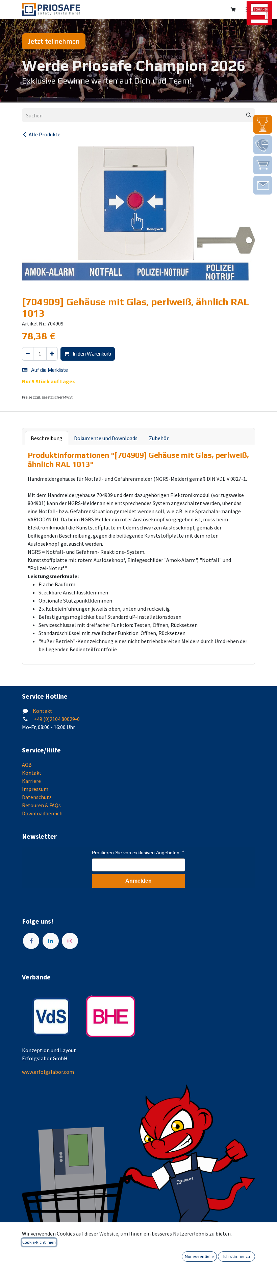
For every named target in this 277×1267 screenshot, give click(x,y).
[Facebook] (31, 941)
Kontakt (42, 710)
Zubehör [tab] (159, 438)
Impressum (35, 789)
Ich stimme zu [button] (236, 1256)
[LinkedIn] (51, 941)
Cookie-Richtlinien (39, 1242)
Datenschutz (37, 797)
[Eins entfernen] (27, 354)
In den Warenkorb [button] (91, 354)
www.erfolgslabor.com (48, 1071)
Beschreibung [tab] (46, 438)
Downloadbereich (42, 813)
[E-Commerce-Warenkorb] (233, 9)
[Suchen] (249, 115)
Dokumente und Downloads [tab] (105, 438)
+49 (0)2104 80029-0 (56, 719)
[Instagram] (70, 941)
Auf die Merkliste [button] (49, 370)
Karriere (31, 780)
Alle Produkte (44, 134)
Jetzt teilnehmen (54, 41)
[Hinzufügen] (52, 354)
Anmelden (138, 881)
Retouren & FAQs (41, 805)
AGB (27, 764)
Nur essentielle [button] (199, 1256)
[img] (262, 124)
